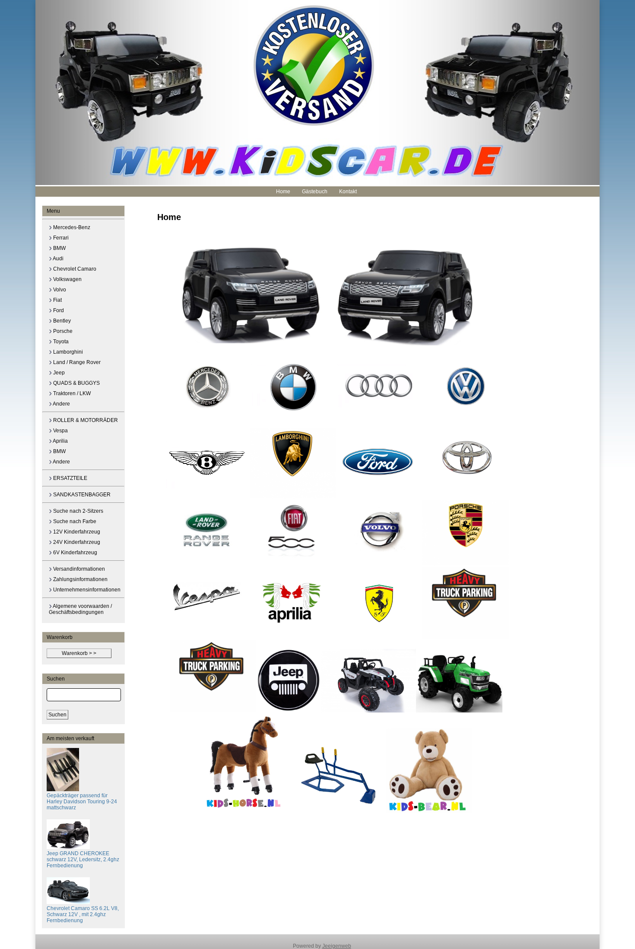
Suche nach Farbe (74, 521)
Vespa (60, 431)
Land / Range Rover (76, 362)
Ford (58, 310)
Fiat (57, 300)
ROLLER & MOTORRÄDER (85, 420)
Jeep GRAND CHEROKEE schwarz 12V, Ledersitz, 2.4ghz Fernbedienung (83, 859)
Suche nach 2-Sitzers (77, 511)
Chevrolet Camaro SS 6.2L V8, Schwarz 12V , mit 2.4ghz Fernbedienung (83, 914)
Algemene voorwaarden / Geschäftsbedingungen (80, 609)
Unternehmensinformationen (86, 590)
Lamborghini (67, 352)
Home (283, 192)
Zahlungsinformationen (80, 579)
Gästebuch (314, 192)
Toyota (60, 342)
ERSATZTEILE (69, 478)
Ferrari (60, 238)
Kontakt (348, 192)
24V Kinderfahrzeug (76, 542)
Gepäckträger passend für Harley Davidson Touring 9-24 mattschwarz (82, 801)
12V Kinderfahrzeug (76, 532)
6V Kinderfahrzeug (74, 553)
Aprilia (60, 441)
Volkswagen (67, 279)
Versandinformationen (78, 569)
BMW (59, 248)
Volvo (59, 290)
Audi (58, 259)
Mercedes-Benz (71, 227)
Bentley (61, 321)
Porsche (62, 331)
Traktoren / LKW (71, 393)
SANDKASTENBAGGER (81, 495)
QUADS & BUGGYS (76, 383)
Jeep (58, 373)
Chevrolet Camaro (74, 269)
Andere (61, 404)
